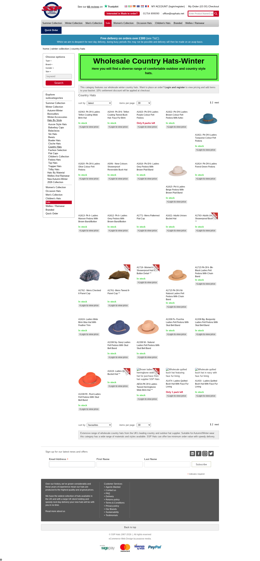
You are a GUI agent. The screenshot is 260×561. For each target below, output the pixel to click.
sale (108, 23)
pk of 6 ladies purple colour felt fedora (147, 115)
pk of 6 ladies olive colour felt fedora (89, 166)
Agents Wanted (113, 487)
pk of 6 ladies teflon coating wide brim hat (89, 115)
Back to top (130, 527)
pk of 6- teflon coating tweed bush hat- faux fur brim (118, 115)
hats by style (54, 120)
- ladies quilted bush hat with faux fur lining (206, 384)
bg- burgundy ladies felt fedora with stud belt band (206, 322)
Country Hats (78, 48)
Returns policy (113, 499)
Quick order (52, 213)
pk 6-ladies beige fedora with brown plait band (175, 189)
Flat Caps (53, 153)
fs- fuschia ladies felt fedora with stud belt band (177, 322)
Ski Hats (52, 134)
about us (61, 511)
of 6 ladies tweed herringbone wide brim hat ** (147, 387)
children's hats (163, 23)
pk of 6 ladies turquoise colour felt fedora (206, 138)
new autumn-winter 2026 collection (57, 181)
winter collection (73, 23)
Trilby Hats (53, 169)
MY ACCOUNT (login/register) (168, 6)
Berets (51, 137)
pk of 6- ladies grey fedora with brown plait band (148, 166)
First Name (103, 459)
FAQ (108, 493)
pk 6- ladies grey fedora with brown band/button (117, 218)
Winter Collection (60, 48)
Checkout (213, 6)
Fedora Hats (54, 159)
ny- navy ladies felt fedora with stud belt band (119, 345)
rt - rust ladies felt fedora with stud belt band (89, 397)
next (217, 102)
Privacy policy (112, 506)
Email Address (58, 459)
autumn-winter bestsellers (55, 112)
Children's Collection (58, 156)
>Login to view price (89, 127)
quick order (51, 30)
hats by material (56, 172)
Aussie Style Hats (57, 124)
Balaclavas (54, 130)
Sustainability (112, 512)
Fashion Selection (57, 150)
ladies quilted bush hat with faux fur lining (177, 384)
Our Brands (111, 509)
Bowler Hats (54, 140)
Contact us (111, 490)
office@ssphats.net (173, 13)
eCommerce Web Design (121, 538)
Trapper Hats (55, 166)
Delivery (110, 496)
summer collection (52, 23)
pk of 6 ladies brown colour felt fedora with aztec (176, 115)
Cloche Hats (54, 143)
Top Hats (52, 163)
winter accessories (57, 117)
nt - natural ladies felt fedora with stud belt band (148, 345)
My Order (193, 6)
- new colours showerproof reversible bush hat (117, 166)
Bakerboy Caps (56, 127)
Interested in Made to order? (122, 13)
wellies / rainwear (194, 23)
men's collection (94, 23)
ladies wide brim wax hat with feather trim (88, 322)
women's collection (123, 23)
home (46, 48)
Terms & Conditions (115, 503)
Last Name (150, 459)
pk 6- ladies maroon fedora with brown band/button (88, 218)
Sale (48, 202)
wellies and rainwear (58, 175)
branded (178, 23)
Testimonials (112, 515)
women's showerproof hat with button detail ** (147, 270)
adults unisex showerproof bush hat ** (206, 218)
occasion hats (144, 23)
